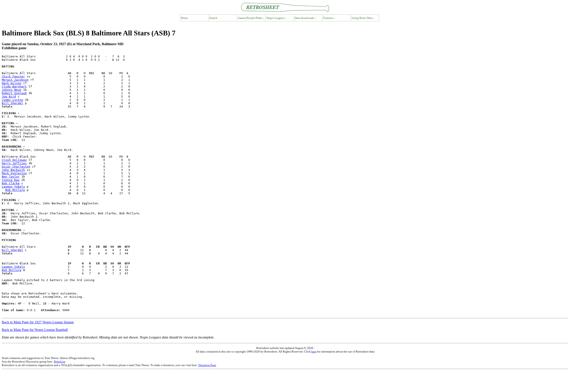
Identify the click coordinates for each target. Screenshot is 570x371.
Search (213, 18)
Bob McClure (15, 190)
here (313, 351)
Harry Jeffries (14, 163)
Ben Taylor (11, 176)
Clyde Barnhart (14, 86)
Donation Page (207, 365)
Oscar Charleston (16, 166)
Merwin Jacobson (15, 79)
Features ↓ (329, 18)
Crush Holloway (14, 160)
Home (184, 18)
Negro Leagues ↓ (276, 18)
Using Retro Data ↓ (363, 18)
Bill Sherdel (12, 103)
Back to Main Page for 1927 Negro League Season (38, 322)
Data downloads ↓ (305, 18)
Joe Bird (9, 96)
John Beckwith (13, 170)
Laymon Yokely (13, 186)
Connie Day (11, 180)
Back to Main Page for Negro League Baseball (35, 330)
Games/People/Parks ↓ (251, 18)
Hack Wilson (11, 83)
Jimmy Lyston (12, 99)
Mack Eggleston (14, 173)
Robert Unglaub (14, 93)
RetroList (59, 361)
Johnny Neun (11, 89)
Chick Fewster (13, 76)
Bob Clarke (11, 183)
